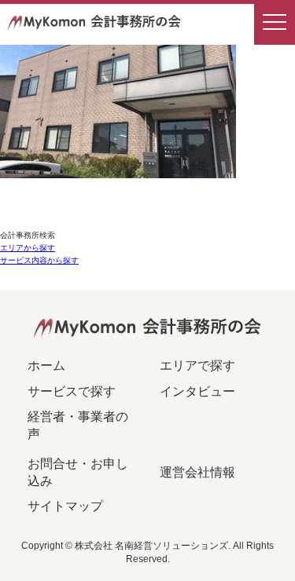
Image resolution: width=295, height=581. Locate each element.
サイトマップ (65, 506)
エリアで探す (197, 365)
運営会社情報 (197, 472)
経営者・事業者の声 (78, 425)
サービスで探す (72, 391)
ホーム (46, 365)
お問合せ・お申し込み (78, 472)
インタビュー (197, 391)
